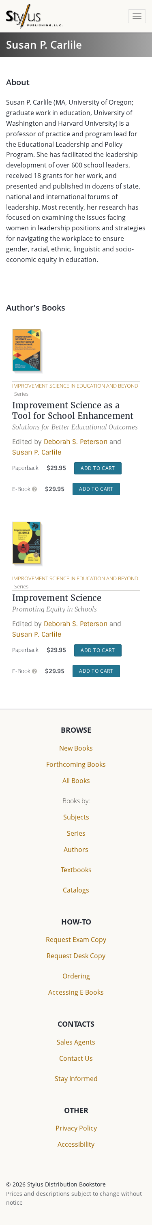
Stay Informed (76, 1078)
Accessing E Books (76, 992)
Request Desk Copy (76, 955)
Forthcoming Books (76, 764)
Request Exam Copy (76, 939)
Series (76, 833)
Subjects (76, 817)
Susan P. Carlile (36, 452)
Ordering (76, 976)
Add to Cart (98, 468)
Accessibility (76, 1144)
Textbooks (76, 869)
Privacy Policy (76, 1128)
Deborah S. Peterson (75, 442)
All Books (76, 780)
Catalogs (76, 890)
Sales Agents (76, 1042)
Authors (76, 849)
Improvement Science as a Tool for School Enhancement (72, 410)
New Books (76, 748)
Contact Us (76, 1058)
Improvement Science (56, 598)
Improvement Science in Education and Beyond (75, 385)
